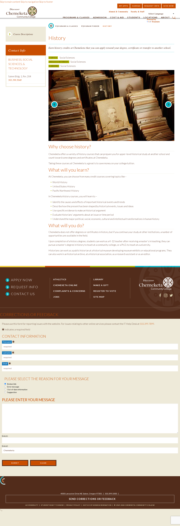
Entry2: (5, 446)
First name (7, 342)
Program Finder (90, 26)
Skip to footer (46, 1)
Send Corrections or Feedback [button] (92, 498)
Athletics (59, 279)
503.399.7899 (147, 323)
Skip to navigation (30, 1)
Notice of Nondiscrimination (97, 505)
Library (98, 279)
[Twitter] (171, 296)
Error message (13, 387)
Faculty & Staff (137, 12)
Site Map (98, 296)
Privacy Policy (73, 505)
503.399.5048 (14, 80)
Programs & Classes (76, 17)
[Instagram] (165, 296)
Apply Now (21, 280)
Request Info (151, 6)
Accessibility (31, 505)
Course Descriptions (23, 34)
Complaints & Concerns (69, 291)
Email (5, 364)
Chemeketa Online (65, 285)
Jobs (56, 296)
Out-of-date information (17, 389)
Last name (7, 353)
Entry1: (5, 436)
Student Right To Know (52, 505)
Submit (15, 463)
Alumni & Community (118, 12)
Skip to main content (10, 1)
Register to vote (104, 291)
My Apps (123, 6)
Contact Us (23, 294)
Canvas (136, 6)
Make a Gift (101, 285)
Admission (100, 17)
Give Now (168, 6)
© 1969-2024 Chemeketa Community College (134, 505)
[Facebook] (160, 296)
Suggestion (12, 392)
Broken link (11, 384)
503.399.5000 (111, 493)
